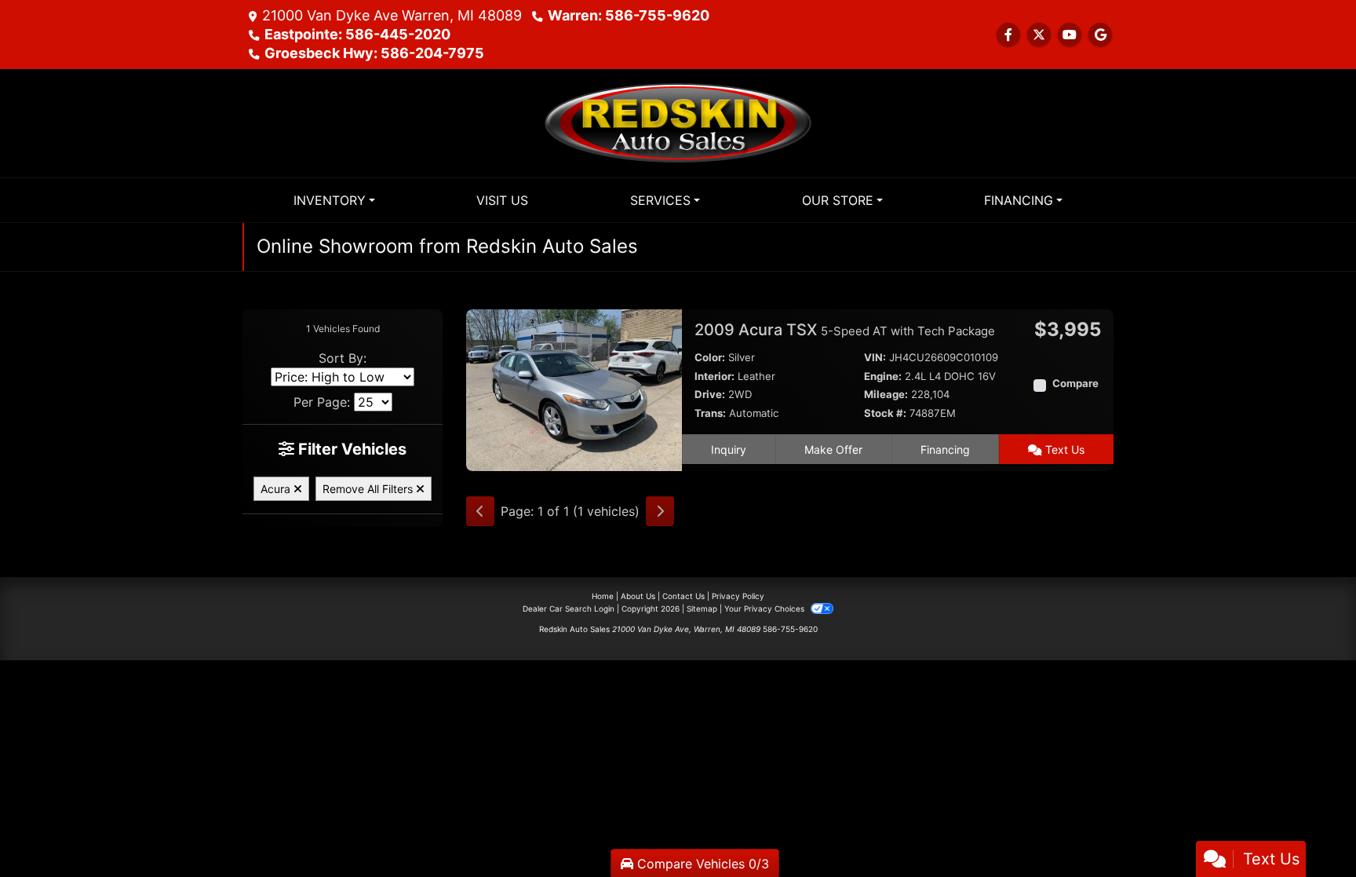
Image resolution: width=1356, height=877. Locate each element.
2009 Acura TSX (844, 329)
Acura (277, 488)
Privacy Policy (738, 596)
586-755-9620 (790, 629)
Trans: (710, 413)
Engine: (883, 376)
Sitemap (702, 608)
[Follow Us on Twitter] (1039, 34)
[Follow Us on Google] (1100, 34)
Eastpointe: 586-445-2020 (357, 34)
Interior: (714, 376)
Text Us (1063, 449)
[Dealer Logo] (678, 122)
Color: (709, 357)
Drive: (709, 394)
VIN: (875, 357)
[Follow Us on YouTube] (1069, 34)
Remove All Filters (369, 488)
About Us (638, 596)
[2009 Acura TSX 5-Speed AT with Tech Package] (574, 388)
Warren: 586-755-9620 (628, 15)
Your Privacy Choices (765, 608)
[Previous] (480, 511)
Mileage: (886, 394)
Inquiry (728, 449)
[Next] (660, 511)
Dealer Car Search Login (568, 608)
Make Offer (833, 449)
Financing (945, 449)
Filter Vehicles (350, 449)
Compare (1075, 383)
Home (603, 596)
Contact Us (683, 596)
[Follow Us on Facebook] (1008, 34)
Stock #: (885, 413)
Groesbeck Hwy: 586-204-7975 (374, 53)
